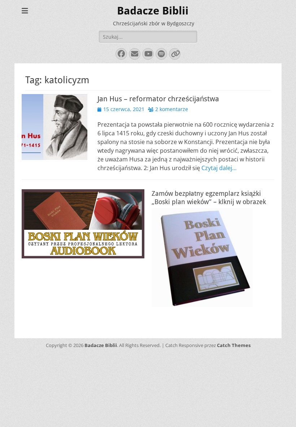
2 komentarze (171, 109)
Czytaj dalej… (218, 168)
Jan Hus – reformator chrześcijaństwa (158, 98)
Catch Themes (234, 345)
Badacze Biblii (152, 10)
